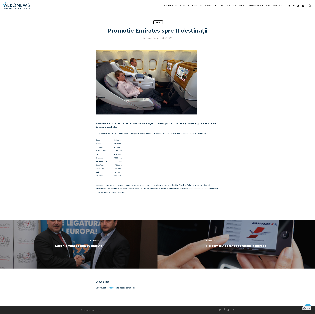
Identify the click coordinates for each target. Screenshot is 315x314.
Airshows (197, 6)
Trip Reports (240, 6)
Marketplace (256, 6)
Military (225, 6)
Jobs (268, 6)
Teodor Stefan (152, 38)
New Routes (170, 6)
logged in (112, 287)
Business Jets (212, 6)
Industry (184, 6)
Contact (277, 6)
